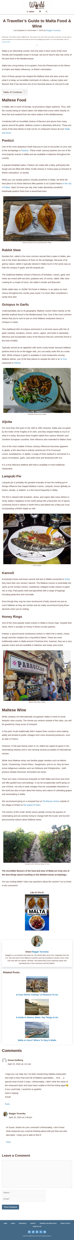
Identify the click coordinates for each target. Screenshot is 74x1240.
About (13, 1223)
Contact (33, 1223)
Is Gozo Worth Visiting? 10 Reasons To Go (37, 994)
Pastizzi (25, 150)
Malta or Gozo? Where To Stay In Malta (37, 1040)
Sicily (67, 579)
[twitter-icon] (33, 1231)
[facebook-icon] (29, 1231)
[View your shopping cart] (40, 12)
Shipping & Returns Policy (48, 1223)
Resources (22, 1223)
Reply (7, 1104)
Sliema (17, 363)
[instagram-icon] (40, 1231)
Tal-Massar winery (50, 801)
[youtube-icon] (44, 1231)
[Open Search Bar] (46, 12)
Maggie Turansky (53, 30)
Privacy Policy (65, 1223)
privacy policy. (6, 42)
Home (5, 1223)
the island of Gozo (32, 805)
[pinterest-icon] (37, 1231)
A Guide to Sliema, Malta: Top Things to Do (37, 1017)
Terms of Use (37, 1226)
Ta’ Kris (63, 359)
